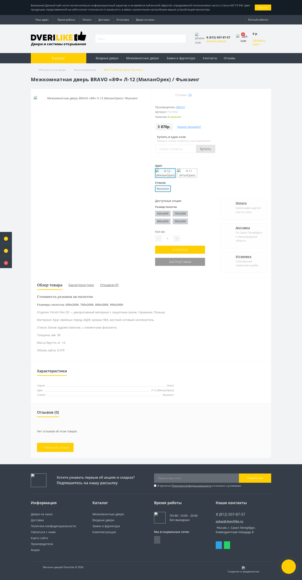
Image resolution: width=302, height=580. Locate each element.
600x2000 (162, 213)
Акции (35, 550)
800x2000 (162, 221)
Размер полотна (166, 207)
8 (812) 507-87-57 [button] (230, 514)
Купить (205, 149)
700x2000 (180, 213)
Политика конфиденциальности (191, 485)
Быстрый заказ (180, 262)
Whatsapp (227, 545)
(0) (190, 95)
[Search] (183, 39)
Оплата (87, 19)
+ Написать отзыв (55, 447)
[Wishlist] (257, 94)
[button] (6, 262)
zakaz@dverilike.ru (229, 521)
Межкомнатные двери (142, 58)
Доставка (104, 19)
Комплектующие (104, 532)
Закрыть (263, 7)
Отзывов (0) (109, 285)
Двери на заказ (145, 19)
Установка (122, 19)
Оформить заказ (259, 42)
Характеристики (81, 285)
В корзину (180, 250)
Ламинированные (85, 70)
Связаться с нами (43, 532)
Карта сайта (39, 538)
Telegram (219, 545)
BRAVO (180, 107)
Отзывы (229, 58)
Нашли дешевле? (189, 127)
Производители (42, 544)
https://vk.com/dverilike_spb (157, 540)
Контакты (210, 58)
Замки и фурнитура (181, 58)
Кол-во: (160, 232)
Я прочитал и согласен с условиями (199, 485)
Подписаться (255, 478)
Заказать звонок (216, 41)
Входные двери (107, 58)
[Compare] (266, 94)
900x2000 (180, 221)
